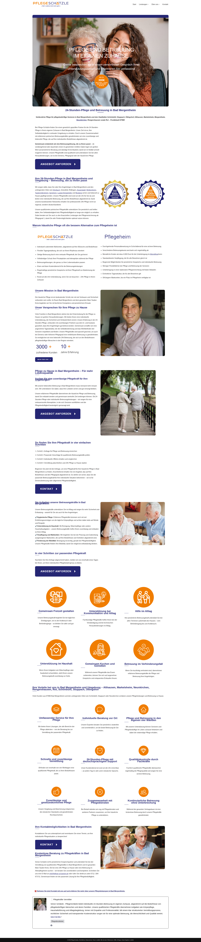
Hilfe (115, 940)
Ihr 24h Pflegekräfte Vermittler (98, 885)
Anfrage (119, 940)
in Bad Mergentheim (124, 885)
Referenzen (110, 940)
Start (134, 4)
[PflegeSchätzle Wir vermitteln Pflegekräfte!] (50, 4)
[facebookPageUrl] (51, 925)
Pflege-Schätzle (76, 885)
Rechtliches (82, 940)
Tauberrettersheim (41, 193)
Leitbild (98, 940)
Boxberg (79, 193)
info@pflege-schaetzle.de (58, 874)
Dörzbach (56, 190)
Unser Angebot (125, 940)
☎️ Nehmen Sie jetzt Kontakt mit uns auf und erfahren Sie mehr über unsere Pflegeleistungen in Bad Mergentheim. (80, 891)
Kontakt (165, 4)
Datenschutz (89, 940)
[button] (148, 4)
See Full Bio (56, 917)
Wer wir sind (104, 940)
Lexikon (132, 940)
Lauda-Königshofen (64, 193)
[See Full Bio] (61, 917)
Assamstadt (81, 190)
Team (94, 940)
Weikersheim (91, 190)
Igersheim (53, 193)
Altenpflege (154, 254)
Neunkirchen (81, 120)
